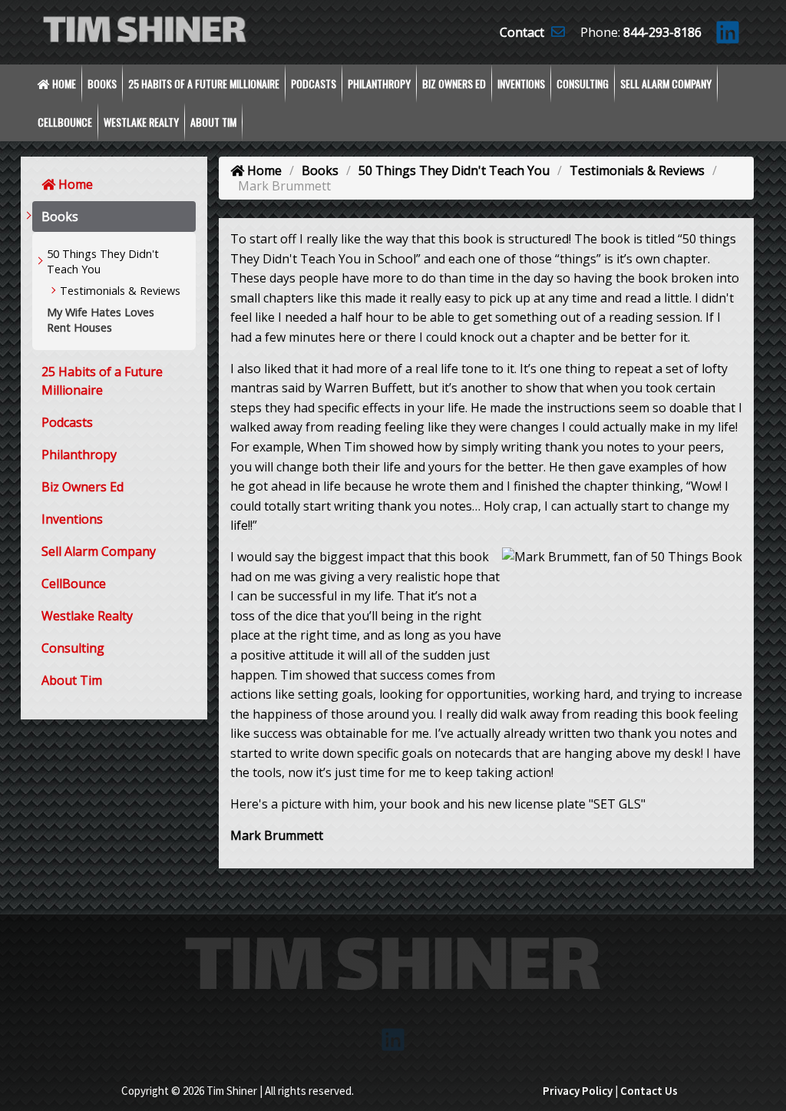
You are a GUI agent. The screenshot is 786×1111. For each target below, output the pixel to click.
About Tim (213, 122)
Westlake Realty (141, 122)
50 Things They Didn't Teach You (103, 261)
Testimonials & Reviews (120, 290)
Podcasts (313, 83)
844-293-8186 (662, 32)
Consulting (582, 83)
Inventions (521, 83)
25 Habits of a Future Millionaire (203, 83)
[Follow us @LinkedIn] (727, 36)
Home (63, 83)
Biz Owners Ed (454, 83)
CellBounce (65, 122)
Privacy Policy (578, 1090)
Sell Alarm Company (666, 83)
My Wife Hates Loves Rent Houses (100, 320)
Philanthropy (379, 83)
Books (102, 83)
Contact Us (649, 1090)
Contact (523, 32)
